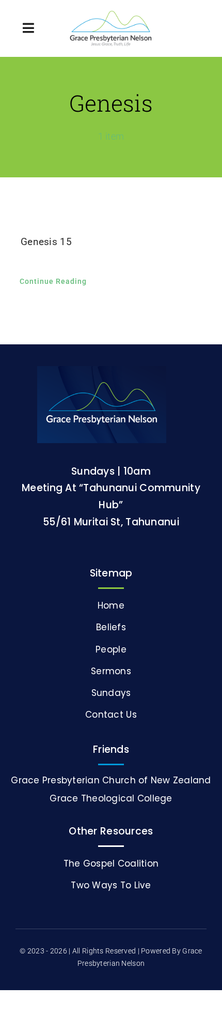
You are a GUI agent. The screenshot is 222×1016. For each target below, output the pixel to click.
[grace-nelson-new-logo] (110, 15)
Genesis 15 (46, 242)
